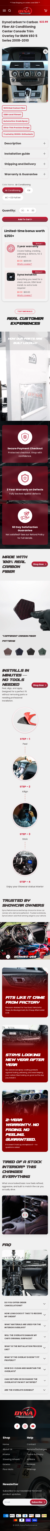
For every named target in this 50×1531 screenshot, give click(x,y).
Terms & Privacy (35, 1454)
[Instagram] (25, 1426)
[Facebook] (17, 1426)
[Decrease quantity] (22, 210)
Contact (31, 1444)
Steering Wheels (11, 1459)
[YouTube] (33, 1426)
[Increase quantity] (32, 210)
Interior (6, 1454)
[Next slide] (42, 957)
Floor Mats (8, 1469)
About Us (7, 1449)
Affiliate (31, 1459)
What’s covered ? (24, 264)
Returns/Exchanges (37, 1449)
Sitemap (31, 1469)
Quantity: (9, 210)
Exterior (6, 1464)
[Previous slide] (8, 957)
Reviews (31, 1464)
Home (6, 1444)
